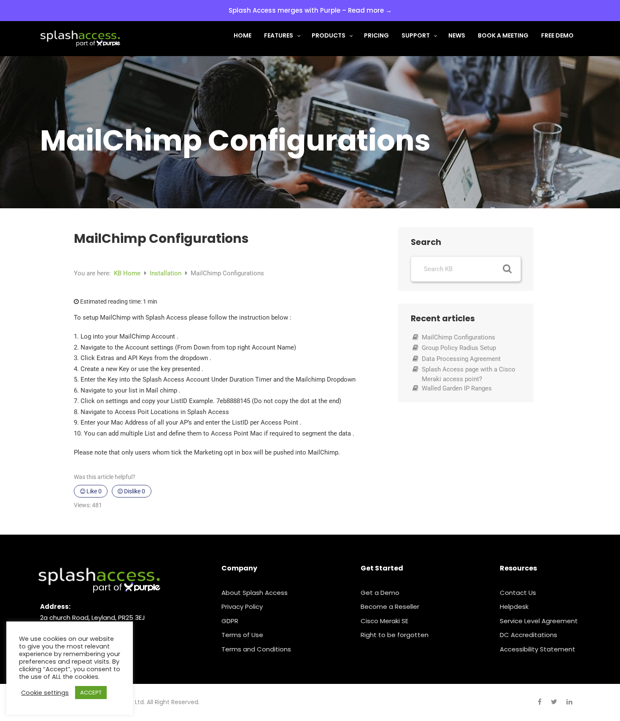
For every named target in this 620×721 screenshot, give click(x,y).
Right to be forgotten (395, 634)
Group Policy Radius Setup (459, 348)
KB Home (128, 273)
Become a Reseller (390, 606)
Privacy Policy (242, 606)
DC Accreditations (528, 634)
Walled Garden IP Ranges (457, 388)
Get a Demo (380, 592)
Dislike (134, 491)
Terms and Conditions (256, 649)
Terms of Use (242, 634)
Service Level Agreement (539, 620)
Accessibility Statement (537, 649)
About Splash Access (254, 592)
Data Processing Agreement (461, 359)
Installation (166, 273)
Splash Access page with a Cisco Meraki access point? (468, 374)
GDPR (229, 620)
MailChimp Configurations (458, 337)
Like (93, 491)
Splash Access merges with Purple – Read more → (310, 10)
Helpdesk (514, 606)
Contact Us (518, 592)
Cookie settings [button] (45, 693)
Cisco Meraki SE (384, 620)
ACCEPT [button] (91, 693)
